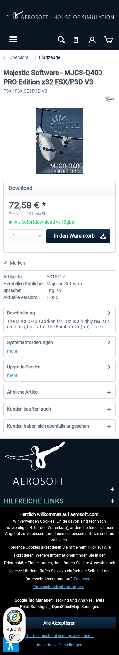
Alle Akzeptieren (59, 623)
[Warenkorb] (108, 39)
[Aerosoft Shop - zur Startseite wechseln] (59, 19)
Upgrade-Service (23, 366)
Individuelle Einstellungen (59, 645)
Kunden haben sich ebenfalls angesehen (48, 426)
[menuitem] (12, 39)
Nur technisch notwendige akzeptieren (59, 635)
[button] (11, 644)
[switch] (14, 637)
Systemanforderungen (30, 342)
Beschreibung (21, 312)
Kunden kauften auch (29, 409)
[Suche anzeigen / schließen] (60, 39)
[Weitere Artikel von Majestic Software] (110, 99)
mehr (99, 326)
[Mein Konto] (92, 39)
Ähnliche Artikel (22, 392)
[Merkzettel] (76, 39)
